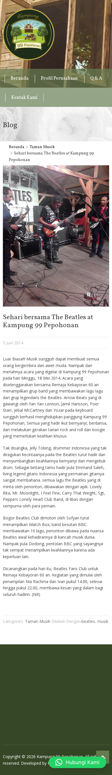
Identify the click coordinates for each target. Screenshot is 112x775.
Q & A (96, 78)
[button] (77, 762)
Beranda (19, 78)
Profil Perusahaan (59, 78)
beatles (88, 621)
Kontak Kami (24, 98)
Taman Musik (42, 147)
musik (102, 621)
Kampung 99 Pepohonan (29, 34)
